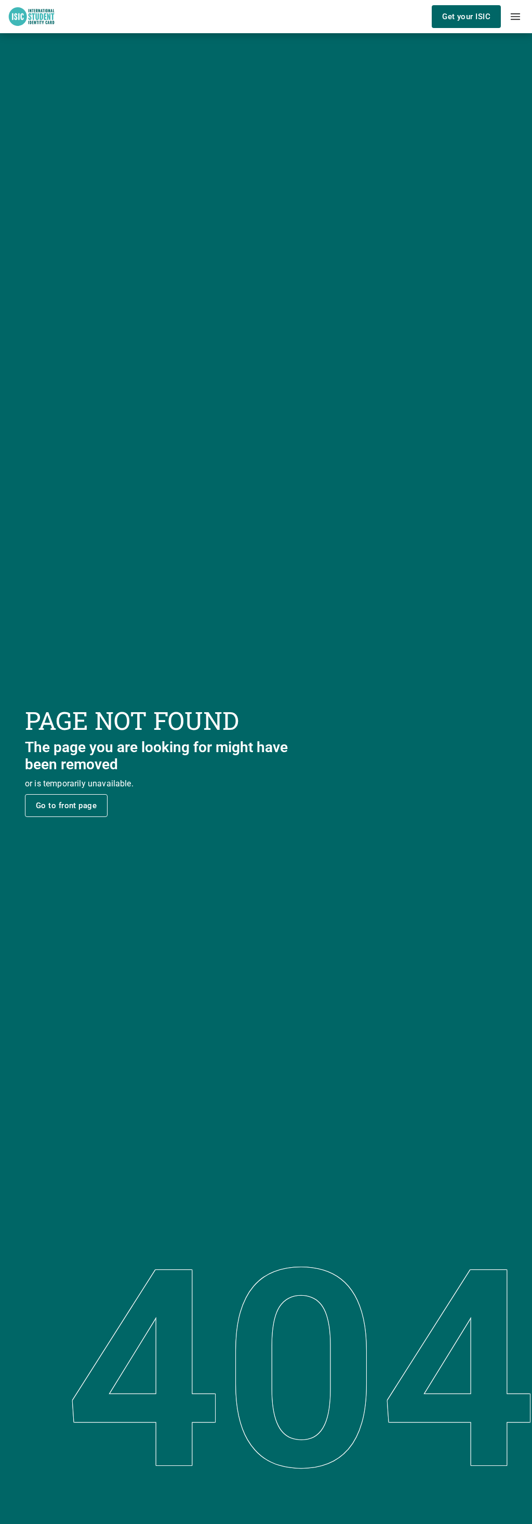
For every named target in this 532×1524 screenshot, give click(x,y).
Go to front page (66, 805)
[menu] (515, 16)
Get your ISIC (466, 16)
